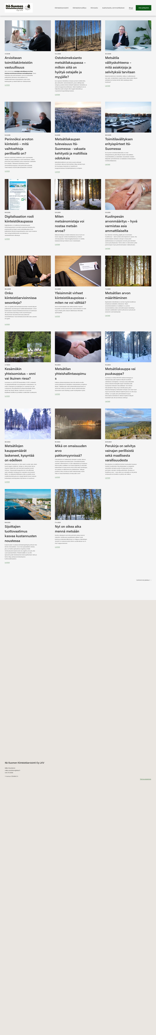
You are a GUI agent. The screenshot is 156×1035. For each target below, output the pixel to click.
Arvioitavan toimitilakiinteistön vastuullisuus (18, 62)
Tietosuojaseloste (145, 779)
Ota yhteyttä (144, 8)
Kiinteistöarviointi (61, 8)
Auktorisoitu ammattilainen (113, 8)
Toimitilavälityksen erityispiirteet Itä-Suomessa (119, 144)
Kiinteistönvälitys (79, 8)
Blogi (131, 8)
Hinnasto (94, 8)
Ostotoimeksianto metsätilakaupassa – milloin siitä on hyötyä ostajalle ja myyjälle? (70, 67)
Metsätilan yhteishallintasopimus (70, 373)
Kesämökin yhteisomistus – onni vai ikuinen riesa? (20, 373)
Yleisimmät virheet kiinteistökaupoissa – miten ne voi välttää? (71, 298)
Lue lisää (7, 85)
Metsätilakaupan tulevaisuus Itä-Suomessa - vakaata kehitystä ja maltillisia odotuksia (71, 148)
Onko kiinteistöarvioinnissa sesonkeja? (20, 298)
